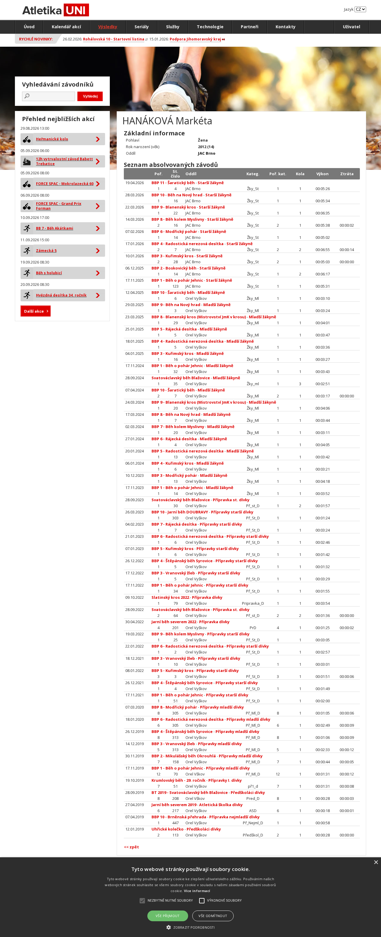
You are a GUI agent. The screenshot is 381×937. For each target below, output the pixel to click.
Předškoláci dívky (248, 792)
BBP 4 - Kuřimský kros (172, 463)
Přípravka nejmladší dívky (234, 817)
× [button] (376, 862)
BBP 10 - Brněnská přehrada (179, 817)
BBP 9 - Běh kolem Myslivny (178, 634)
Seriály (142, 26)
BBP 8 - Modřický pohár (174, 707)
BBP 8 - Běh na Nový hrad (176, 414)
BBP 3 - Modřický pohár (174, 475)
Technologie (210, 26)
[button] (190, 927)
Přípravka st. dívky (231, 499)
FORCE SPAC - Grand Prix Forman (58, 206)
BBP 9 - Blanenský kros (174, 207)
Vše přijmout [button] (168, 916)
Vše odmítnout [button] (213, 916)
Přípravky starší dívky (232, 512)
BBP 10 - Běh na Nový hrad (177, 195)
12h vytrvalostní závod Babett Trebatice (64, 161)
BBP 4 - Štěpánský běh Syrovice (182, 560)
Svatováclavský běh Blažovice (181, 377)
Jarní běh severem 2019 (174, 804)
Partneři (249, 26)
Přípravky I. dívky (225, 780)
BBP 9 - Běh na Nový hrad (176, 304)
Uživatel (351, 26)
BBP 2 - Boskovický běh (174, 268)
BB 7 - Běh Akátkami (54, 228)
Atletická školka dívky (221, 804)
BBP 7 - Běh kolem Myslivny (178, 426)
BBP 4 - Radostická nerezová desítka (188, 243)
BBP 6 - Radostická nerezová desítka (188, 536)
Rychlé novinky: (36, 39)
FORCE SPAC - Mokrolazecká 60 (64, 183)
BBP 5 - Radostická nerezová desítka (188, 451)
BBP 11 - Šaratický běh (173, 182)
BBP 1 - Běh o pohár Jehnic (177, 280)
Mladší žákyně (211, 292)
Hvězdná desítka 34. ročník (61, 295)
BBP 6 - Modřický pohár (174, 231)
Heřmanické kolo (52, 139)
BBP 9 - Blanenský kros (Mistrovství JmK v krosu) (199, 402)
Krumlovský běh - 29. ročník (178, 780)
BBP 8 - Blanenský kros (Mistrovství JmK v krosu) (199, 316)
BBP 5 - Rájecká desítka (174, 329)
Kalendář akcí (66, 26)
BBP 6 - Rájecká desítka (174, 438)
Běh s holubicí (49, 272)
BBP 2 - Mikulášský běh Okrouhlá (184, 756)
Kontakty (286, 26)
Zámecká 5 (46, 250)
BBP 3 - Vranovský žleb (173, 573)
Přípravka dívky (207, 597)
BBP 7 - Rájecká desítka (174, 524)
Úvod (29, 26)
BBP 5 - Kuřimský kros (172, 548)
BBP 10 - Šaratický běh (173, 292)
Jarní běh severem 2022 (174, 621)
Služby (172, 26)
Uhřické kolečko (168, 829)
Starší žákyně (211, 182)
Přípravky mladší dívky (222, 707)
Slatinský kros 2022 (170, 597)
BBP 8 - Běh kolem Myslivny (178, 219)
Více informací (197, 891)
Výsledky (107, 26)
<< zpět (131, 847)
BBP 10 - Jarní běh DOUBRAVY (180, 512)
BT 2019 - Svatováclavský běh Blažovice (190, 792)
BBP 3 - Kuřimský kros (172, 255)
